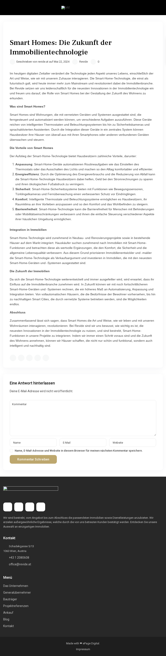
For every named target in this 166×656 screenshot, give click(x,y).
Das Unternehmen (15, 586)
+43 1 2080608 (19, 557)
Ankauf (8, 612)
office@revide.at (20, 564)
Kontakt (8, 626)
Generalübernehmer (17, 592)
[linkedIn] (29, 507)
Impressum (83, 649)
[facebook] (7, 507)
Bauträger (10, 599)
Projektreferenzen (16, 606)
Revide (83, 61)
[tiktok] (18, 507)
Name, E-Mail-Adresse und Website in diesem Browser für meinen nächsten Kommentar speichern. (79, 450)
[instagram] (40, 507)
